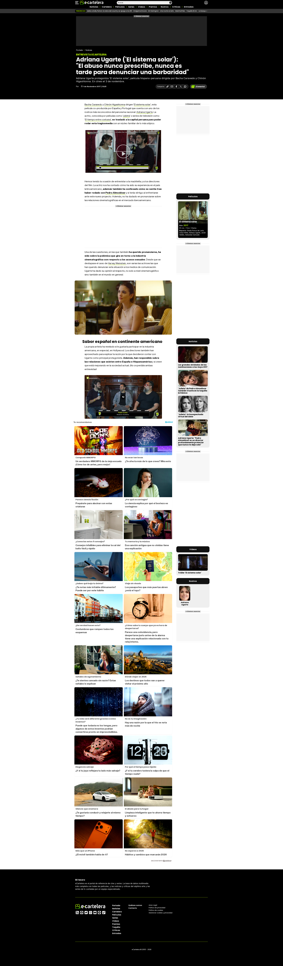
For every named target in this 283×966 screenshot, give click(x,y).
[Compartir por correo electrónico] (172, 86)
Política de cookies (156, 910)
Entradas (188, 6)
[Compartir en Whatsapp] (185, 86)
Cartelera (107, 6)
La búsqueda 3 (204, 11)
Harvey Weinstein (117, 263)
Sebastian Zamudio (192, 235)
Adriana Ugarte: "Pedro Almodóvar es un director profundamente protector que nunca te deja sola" (191, 441)
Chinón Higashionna (114, 104)
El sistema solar (142, 104)
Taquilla (116, 927)
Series (131, 6)
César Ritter (183, 233)
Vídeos (141, 6)
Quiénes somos (135, 905)
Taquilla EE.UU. (191, 11)
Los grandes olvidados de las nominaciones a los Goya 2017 (192, 365)
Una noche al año (167, 11)
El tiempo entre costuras (98, 119)
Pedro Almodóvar (115, 192)
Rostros (164, 6)
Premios (153, 6)
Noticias (94, 6)
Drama (193, 228)
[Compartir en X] (181, 86)
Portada (79, 50)
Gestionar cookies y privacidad (160, 913)
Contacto (132, 908)
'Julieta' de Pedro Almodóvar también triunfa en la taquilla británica (192, 390)
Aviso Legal (153, 905)
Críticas (176, 6)
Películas (120, 6)
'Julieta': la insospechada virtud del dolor (190, 415)
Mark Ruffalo (180, 11)
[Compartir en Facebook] (176, 86)
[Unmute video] (123, 396)
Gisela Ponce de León (195, 230)
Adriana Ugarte (144, 112)
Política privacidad (157, 908)
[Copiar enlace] (167, 86)
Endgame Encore (140, 11)
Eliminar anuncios (142, 16)
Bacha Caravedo (93, 104)
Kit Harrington (153, 11)
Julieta (126, 116)
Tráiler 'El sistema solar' (189, 572)
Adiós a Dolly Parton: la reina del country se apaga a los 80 (109, 11)
